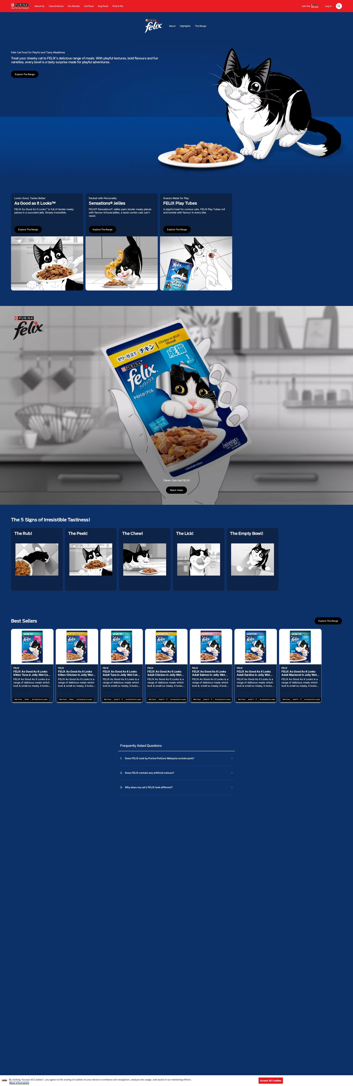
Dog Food (103, 6)
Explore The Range (25, 74)
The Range (200, 26)
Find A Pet (118, 6)
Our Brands (74, 6)
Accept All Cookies (270, 1080)
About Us (39, 6)
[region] (176, 1080)
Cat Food (88, 6)
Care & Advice (56, 6)
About (172, 26)
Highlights (185, 26)
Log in (328, 6)
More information (19, 1083)
